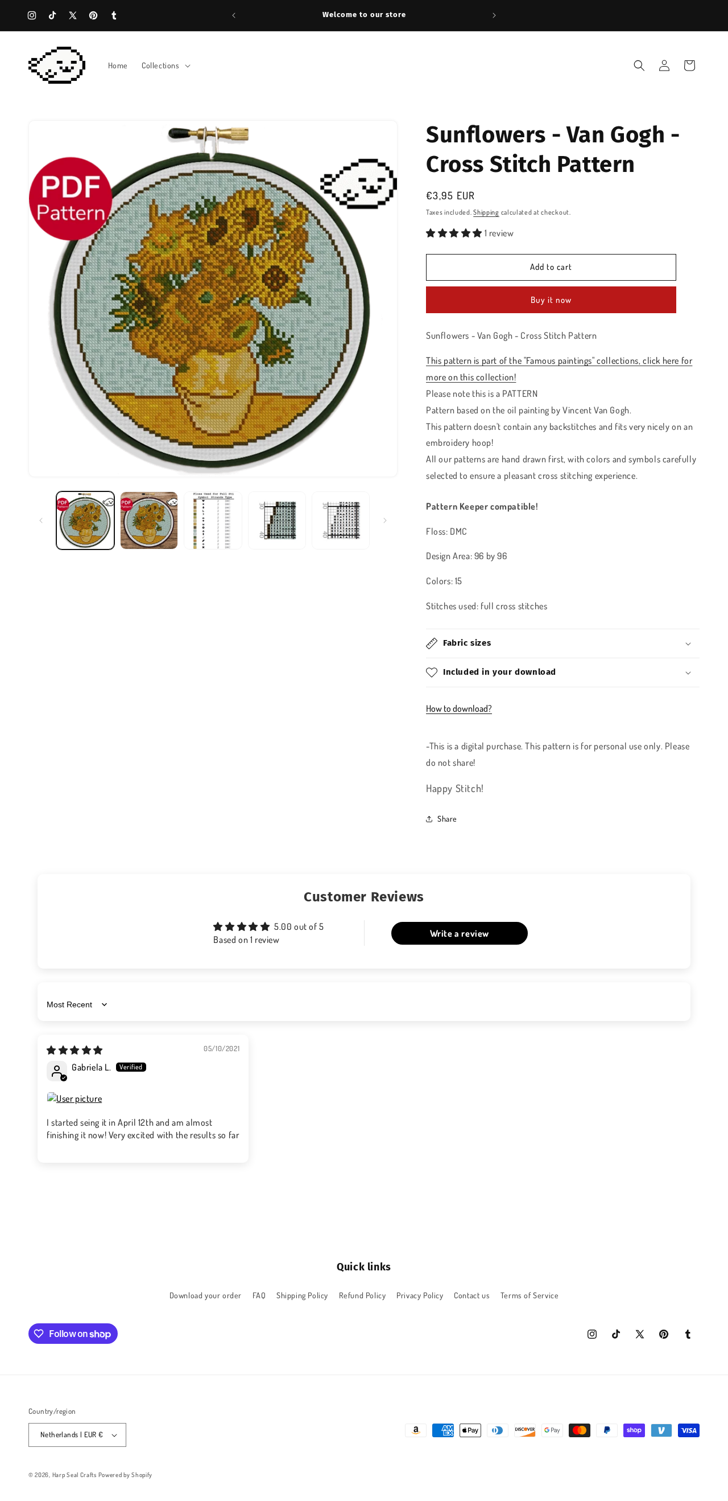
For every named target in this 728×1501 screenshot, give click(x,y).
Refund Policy (362, 1295)
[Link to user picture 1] (143, 1098)
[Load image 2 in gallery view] (149, 520)
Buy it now (551, 299)
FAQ (259, 1295)
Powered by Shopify (125, 1475)
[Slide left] (40, 520)
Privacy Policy (419, 1295)
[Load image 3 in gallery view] (213, 520)
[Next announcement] (494, 15)
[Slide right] (385, 520)
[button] (165, 65)
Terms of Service (529, 1295)
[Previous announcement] (233, 15)
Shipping (486, 212)
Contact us (472, 1295)
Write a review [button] (459, 933)
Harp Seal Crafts (74, 1475)
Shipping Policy (302, 1295)
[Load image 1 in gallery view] (85, 520)
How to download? (459, 708)
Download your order (205, 1295)
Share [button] (447, 818)
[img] (75, 1050)
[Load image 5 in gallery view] (341, 520)
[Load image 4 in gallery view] (277, 520)
